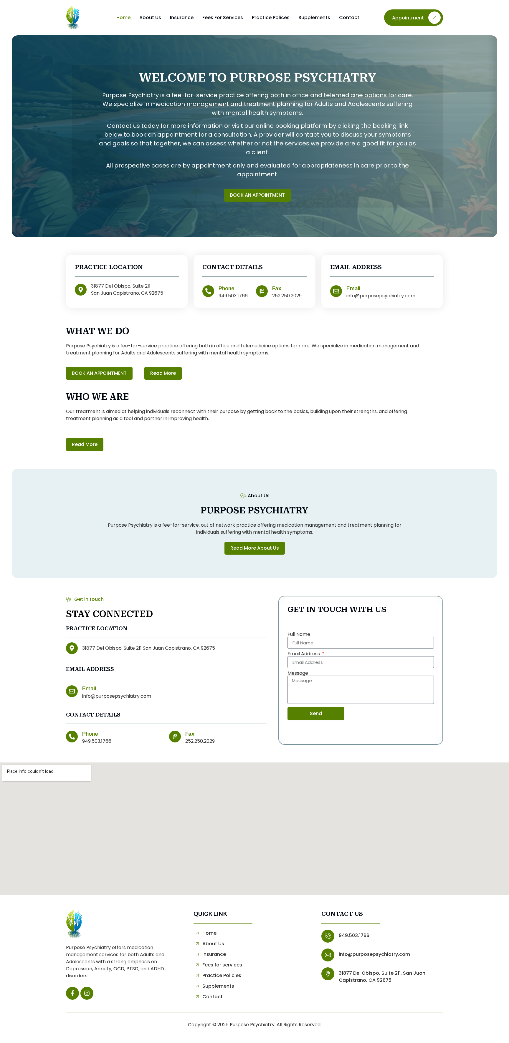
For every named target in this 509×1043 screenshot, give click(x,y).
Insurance (182, 17)
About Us (150, 17)
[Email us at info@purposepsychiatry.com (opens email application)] (72, 691)
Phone (226, 288)
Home (123, 17)
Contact (349, 17)
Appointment (408, 17)
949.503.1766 (354, 935)
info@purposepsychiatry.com (374, 954)
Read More (163, 373)
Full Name (298, 634)
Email (353, 288)
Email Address (304, 653)
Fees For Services (222, 17)
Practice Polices (271, 17)
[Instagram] (86, 993)
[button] (72, 993)
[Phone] (208, 291)
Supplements (314, 17)
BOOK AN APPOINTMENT (257, 195)
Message (297, 673)
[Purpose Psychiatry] (82, 18)
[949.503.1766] (327, 936)
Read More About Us (254, 548)
